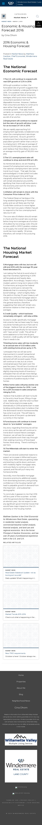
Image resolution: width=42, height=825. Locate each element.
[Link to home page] (11, 3)
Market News (6, 21)
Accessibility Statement (13, 802)
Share (38, 25)
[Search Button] (37, 16)
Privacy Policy (27, 800)
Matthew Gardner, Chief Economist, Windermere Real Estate (20, 56)
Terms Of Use (12, 800)
